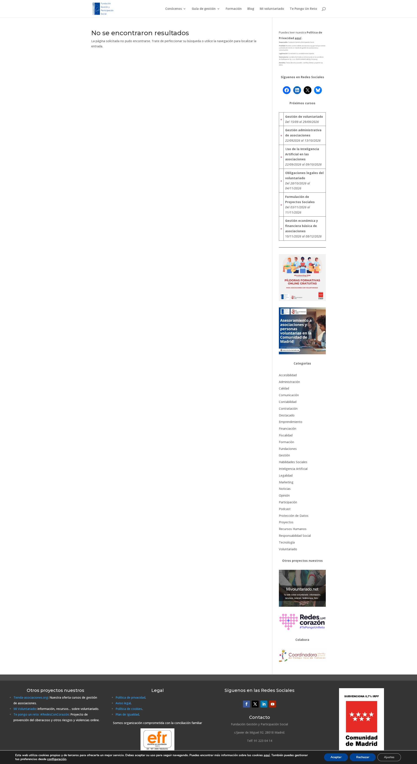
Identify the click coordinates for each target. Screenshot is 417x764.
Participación (288, 502)
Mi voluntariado (272, 9)
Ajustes (389, 757)
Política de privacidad (130, 697)
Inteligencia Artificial (293, 469)
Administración (289, 382)
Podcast (285, 509)
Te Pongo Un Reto (303, 9)
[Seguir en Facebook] (246, 704)
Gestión (284, 455)
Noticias (285, 489)
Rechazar (362, 757)
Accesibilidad (288, 375)
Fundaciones (288, 449)
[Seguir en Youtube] (272, 704)
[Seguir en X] (255, 704)
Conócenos (173, 9)
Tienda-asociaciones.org (30, 697)
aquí (267, 755)
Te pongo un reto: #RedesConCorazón (41, 714)
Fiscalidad (286, 435)
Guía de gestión (204, 9)
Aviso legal (123, 703)
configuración (56, 759)
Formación (234, 9)
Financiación (287, 428)
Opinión (284, 495)
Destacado (287, 415)
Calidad (284, 388)
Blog (250, 9)
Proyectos (286, 522)
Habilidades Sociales (293, 462)
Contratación (288, 408)
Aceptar (336, 757)
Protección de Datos (293, 516)
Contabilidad (287, 402)
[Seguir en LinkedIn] (263, 704)
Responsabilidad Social (295, 536)
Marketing (286, 482)
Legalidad (286, 475)
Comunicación (289, 395)
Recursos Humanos (292, 529)
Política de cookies (129, 709)
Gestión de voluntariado (304, 116)
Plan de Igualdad (127, 714)
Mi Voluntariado (24, 709)
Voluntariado (288, 549)
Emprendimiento (290, 422)
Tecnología (287, 542)
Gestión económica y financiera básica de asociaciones (301, 226)
